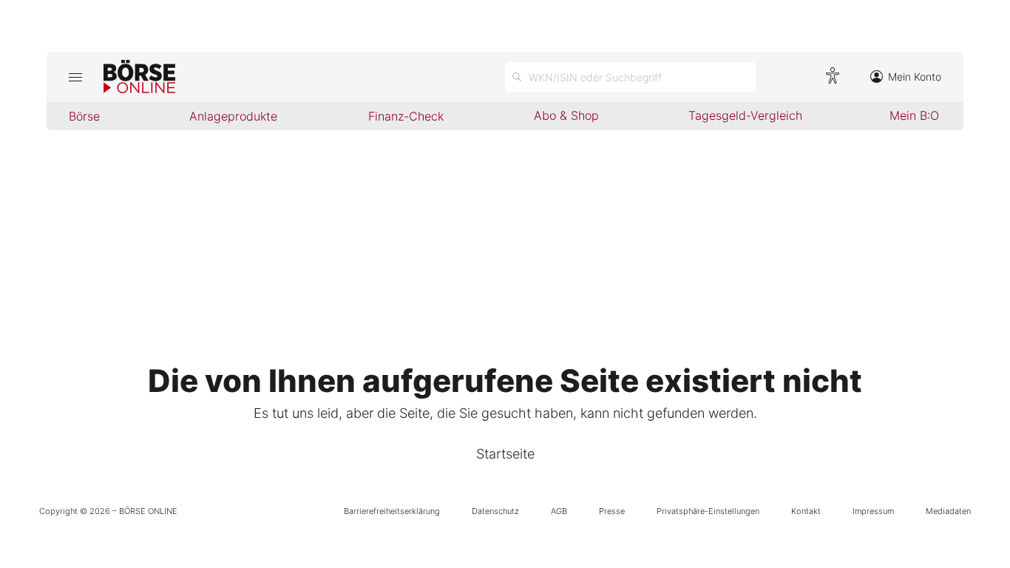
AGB (559, 511)
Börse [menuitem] (84, 116)
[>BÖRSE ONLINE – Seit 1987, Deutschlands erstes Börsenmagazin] (139, 77)
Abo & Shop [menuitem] (566, 115)
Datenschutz (495, 511)
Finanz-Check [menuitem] (406, 116)
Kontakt (806, 511)
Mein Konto (914, 76)
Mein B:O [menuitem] (914, 115)
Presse (612, 511)
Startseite (505, 454)
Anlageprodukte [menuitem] (233, 116)
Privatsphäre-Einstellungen (708, 511)
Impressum (873, 511)
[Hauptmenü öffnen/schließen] (75, 77)
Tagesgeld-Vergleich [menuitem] (745, 115)
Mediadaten (948, 511)
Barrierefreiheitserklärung (392, 511)
